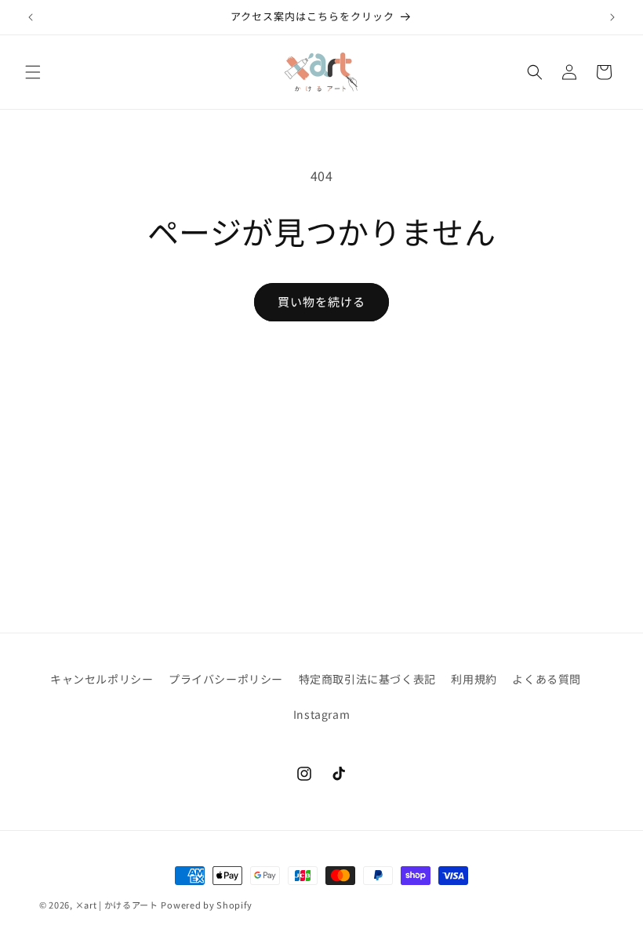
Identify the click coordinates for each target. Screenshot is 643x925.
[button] (33, 72)
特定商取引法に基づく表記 (367, 679)
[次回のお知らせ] (612, 17)
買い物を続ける (321, 301)
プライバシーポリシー (226, 679)
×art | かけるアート (116, 904)
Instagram (321, 714)
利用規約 (473, 679)
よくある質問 (546, 679)
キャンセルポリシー (101, 679)
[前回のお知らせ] (30, 17)
